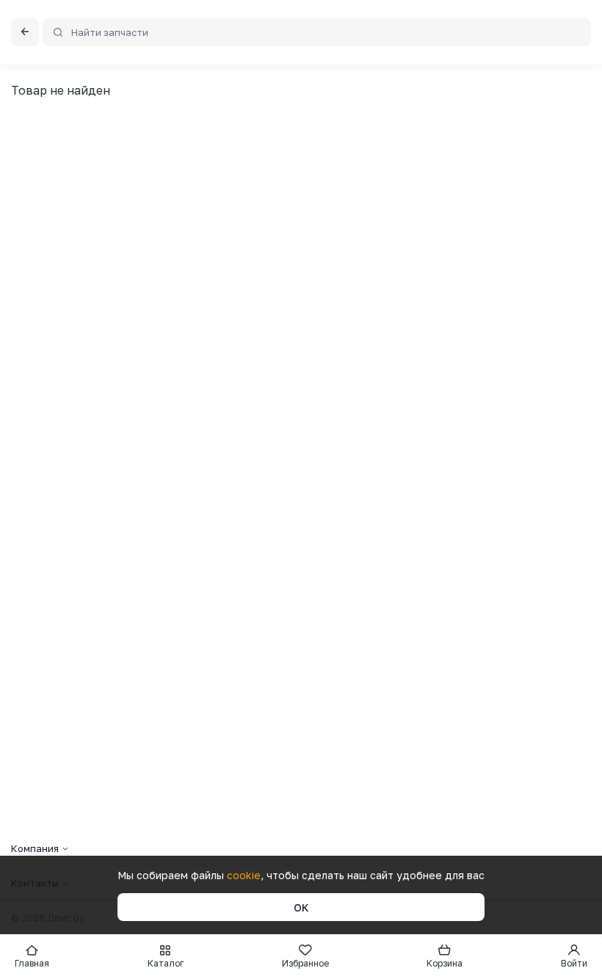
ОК (301, 907)
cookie (244, 875)
